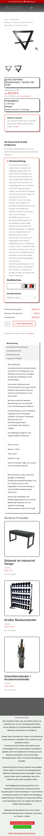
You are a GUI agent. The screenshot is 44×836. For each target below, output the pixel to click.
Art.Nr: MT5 (19, 565)
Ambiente (16, 22)
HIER (16, 126)
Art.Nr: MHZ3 (20, 623)
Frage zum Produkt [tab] (14, 358)
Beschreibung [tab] (12, 343)
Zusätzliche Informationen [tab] (17, 347)
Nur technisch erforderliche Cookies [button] (22, 823)
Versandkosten (25, 96)
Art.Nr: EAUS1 (17, 680)
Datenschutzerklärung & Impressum (22, 833)
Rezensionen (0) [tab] (13, 354)
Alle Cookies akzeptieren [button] (22, 827)
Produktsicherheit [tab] (14, 351)
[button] (37, 47)
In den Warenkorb (24, 323)
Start (6, 19)
